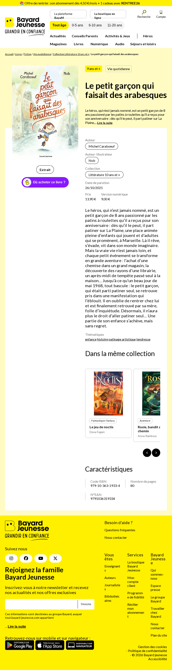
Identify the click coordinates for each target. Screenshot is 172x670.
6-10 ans (95, 25)
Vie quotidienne (42, 54)
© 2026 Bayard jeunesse (149, 655)
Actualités (58, 36)
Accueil (9, 54)
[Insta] (11, 558)
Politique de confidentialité (147, 651)
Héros (148, 36)
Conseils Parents (85, 36)
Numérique (99, 44)
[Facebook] (26, 558)
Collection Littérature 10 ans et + (71, 54)
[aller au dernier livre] (147, 453)
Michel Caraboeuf (102, 146)
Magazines (58, 44)
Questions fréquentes (119, 530)
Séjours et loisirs (143, 44)
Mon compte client (132, 582)
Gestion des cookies (152, 647)
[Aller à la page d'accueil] (25, 35)
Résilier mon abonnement (135, 610)
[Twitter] (55, 558)
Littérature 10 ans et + (104, 175)
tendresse (143, 339)
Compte (161, 16)
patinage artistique (122, 339)
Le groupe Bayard (158, 599)
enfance (90, 339)
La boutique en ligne (104, 15)
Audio (119, 44)
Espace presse (156, 588)
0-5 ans (77, 25)
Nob (92, 160)
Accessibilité (157, 659)
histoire (102, 339)
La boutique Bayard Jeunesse (135, 566)
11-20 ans (114, 25)
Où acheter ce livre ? (49, 182)
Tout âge (59, 25)
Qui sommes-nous (157, 574)
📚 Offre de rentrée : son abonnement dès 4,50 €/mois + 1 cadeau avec (80, 3)
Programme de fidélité (135, 595)
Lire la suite (104, 123)
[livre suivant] (156, 453)
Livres (78, 44)
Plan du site (159, 635)
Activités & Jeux (117, 36)
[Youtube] (40, 558)
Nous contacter (115, 537)
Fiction (27, 54)
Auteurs (110, 578)
